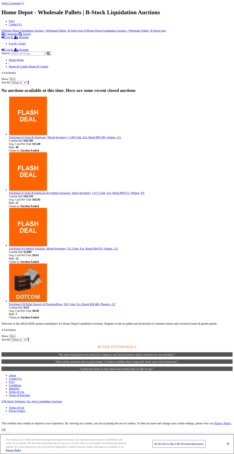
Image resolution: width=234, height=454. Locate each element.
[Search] (48, 53)
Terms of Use (16, 391)
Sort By (5, 82)
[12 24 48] (12, 79)
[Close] (228, 444)
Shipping (14, 388)
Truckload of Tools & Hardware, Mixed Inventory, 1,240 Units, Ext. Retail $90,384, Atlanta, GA (65, 137)
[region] (117, 444)
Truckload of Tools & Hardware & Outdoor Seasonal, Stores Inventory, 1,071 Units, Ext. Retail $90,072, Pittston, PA (77, 193)
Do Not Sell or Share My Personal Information (178, 443)
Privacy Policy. (223, 423)
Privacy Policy (17, 410)
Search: (5, 53)
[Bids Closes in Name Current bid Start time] (19, 82)
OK (3, 429)
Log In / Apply (17, 43)
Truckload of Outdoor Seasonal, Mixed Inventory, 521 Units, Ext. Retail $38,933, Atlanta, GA (63, 248)
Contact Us (15, 24)
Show (4, 79)
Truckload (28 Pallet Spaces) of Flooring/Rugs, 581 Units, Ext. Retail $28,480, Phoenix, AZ (62, 304)
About (12, 375)
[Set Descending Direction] (28, 82)
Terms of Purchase (19, 395)
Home (16, 59)
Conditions (15, 385)
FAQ (12, 21)
